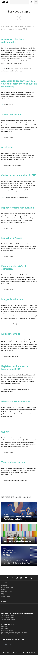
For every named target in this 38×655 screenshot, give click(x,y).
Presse (3, 589)
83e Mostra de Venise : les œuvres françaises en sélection (17, 517)
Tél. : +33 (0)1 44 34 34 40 (8, 619)
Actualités (4, 583)
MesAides (4, 626)
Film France (4, 628)
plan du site (16, 652)
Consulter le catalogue (11, 324)
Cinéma (6, 514)
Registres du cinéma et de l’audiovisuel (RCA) (14, 632)
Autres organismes (7, 587)
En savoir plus (8, 105)
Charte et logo (5, 596)
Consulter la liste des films (12, 165)
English (4, 601)
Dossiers (4, 585)
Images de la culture (7, 630)
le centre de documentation (19, 198)
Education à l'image (7, 592)
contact (6, 652)
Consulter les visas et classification (15, 480)
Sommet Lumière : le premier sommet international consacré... (17, 539)
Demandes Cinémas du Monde (9, 634)
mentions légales (29, 652)
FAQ (2, 594)
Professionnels (9, 536)
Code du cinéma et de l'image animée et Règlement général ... (17, 561)
